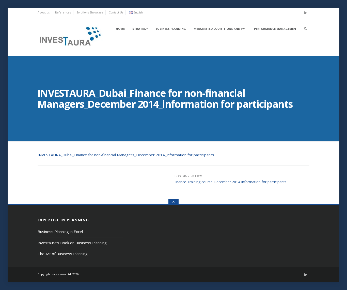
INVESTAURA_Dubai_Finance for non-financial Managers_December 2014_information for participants (126, 154)
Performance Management (276, 28)
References (63, 12)
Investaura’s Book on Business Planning (72, 242)
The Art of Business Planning (63, 253)
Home (120, 28)
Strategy (140, 28)
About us (44, 12)
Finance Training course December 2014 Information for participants (230, 181)
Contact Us (116, 12)
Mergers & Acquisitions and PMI (220, 28)
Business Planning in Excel (60, 231)
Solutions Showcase (89, 12)
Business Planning (170, 28)
